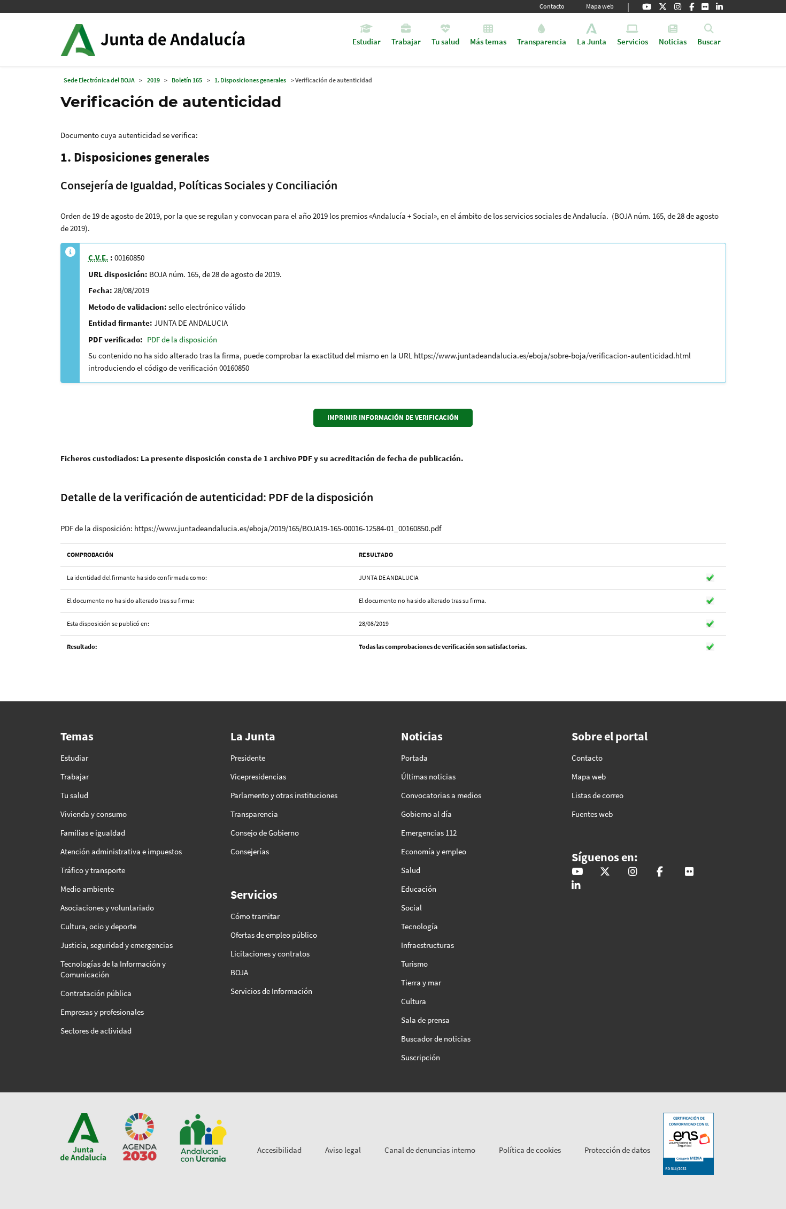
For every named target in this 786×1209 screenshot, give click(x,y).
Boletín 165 (187, 80)
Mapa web (600, 6)
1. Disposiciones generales (250, 80)
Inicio (183, 39)
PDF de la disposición (182, 339)
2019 (153, 80)
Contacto (552, 6)
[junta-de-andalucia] (719, 6)
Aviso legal (343, 1150)
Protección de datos (617, 1150)
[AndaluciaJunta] (691, 6)
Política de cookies (530, 1150)
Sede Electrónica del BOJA (99, 80)
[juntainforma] (705, 6)
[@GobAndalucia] (646, 6)
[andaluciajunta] (663, 6)
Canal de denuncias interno (429, 1150)
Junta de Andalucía (77, 39)
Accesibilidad (279, 1150)
